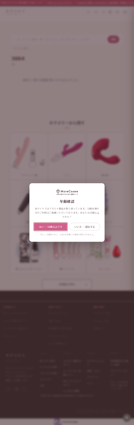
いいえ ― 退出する (84, 226)
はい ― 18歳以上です (50, 226)
